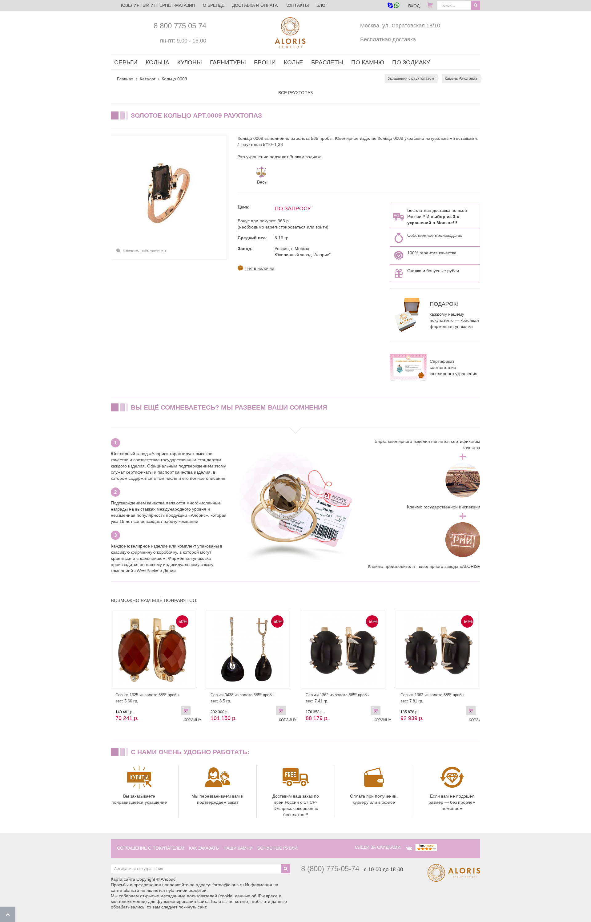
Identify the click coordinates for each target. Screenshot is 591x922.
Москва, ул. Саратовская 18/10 (400, 25)
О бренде (213, 5)
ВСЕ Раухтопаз (295, 92)
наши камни (238, 848)
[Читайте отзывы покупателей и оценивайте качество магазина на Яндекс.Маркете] (426, 847)
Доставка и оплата (255, 5)
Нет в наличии (259, 268)
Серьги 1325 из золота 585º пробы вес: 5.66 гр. (147, 698)
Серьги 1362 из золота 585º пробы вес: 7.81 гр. (432, 698)
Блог (322, 5)
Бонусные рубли (277, 848)
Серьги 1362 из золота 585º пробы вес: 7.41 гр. (337, 698)
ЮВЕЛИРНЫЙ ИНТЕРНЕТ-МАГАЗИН (158, 5)
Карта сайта (123, 879)
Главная (125, 78)
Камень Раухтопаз (461, 78)
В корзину (187, 712)
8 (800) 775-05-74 (330, 868)
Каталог (147, 78)
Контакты (297, 5)
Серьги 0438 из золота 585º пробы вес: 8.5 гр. (242, 698)
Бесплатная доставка (388, 39)
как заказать (204, 848)
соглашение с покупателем (150, 848)
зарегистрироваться (285, 226)
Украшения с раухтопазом (411, 78)
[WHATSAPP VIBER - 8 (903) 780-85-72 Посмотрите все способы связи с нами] (393, 5)
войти (321, 226)
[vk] (409, 848)
